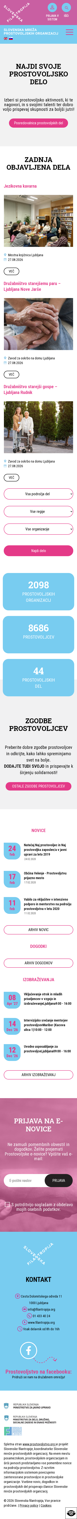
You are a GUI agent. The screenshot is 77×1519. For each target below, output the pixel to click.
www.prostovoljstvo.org (39, 1444)
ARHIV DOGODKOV (39, 963)
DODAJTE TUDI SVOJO (24, 766)
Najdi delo (38, 551)
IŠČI (66, 16)
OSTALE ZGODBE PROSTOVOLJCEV (38, 786)
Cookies (46, 1505)
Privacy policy (29, 1505)
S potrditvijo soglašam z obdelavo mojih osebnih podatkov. (42, 1207)
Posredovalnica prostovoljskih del (38, 123)
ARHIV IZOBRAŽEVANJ (39, 1075)
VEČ (11, 271)
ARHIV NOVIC (38, 930)
